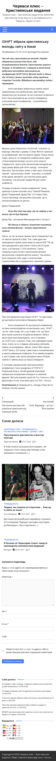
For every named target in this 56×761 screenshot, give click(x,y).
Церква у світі (36, 432)
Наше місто (47, 385)
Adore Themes (44, 757)
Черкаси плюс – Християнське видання (28, 8)
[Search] (52, 29)
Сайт (4, 636)
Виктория (7, 550)
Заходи (37, 385)
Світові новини (17, 388)
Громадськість (25, 385)
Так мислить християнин (16, 432)
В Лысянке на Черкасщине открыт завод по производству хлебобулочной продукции (25, 544)
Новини (5, 388)
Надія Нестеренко (40, 52)
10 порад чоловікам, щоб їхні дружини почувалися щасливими (26, 691)
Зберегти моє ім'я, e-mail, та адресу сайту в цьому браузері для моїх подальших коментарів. (29, 651)
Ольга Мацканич (10, 514)
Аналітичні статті (12, 429)
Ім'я (4, 611)
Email (5, 624)
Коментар (7, 576)
